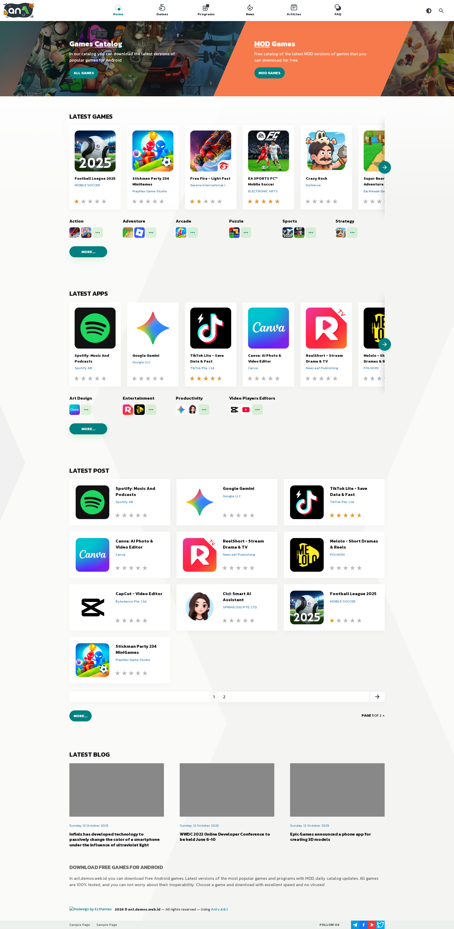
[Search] (441, 10)
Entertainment (138, 398)
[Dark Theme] (428, 10)
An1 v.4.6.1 (219, 909)
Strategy (345, 221)
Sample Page (79, 924)
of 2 (371, 715)
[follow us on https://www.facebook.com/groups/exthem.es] (363, 925)
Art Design (80, 398)
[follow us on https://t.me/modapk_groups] (355, 925)
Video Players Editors (252, 398)
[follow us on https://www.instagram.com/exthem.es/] (347, 925)
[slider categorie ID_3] (378, 167)
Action (76, 221)
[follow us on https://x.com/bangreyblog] (380, 925)
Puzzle (236, 221)
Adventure (134, 221)
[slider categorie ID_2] (378, 344)
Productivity (189, 398)
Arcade (183, 221)
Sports (289, 221)
